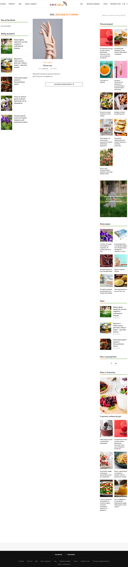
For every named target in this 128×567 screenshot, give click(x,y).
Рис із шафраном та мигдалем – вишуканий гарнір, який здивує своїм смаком (120, 503)
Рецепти (12, 4)
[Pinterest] (124, 4)
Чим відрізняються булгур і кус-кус (120, 290)
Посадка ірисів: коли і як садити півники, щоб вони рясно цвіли (20, 119)
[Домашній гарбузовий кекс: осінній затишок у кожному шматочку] (120, 127)
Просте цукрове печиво (119, 270)
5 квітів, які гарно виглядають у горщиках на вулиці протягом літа (106, 247)
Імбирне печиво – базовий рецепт (120, 113)
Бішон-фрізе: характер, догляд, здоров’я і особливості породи (113, 198)
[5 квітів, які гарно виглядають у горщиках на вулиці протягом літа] (106, 235)
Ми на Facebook (6, 26)
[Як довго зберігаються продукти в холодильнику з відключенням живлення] (120, 69)
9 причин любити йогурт (110, 416)
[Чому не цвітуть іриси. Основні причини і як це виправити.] (6, 103)
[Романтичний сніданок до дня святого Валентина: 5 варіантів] (120, 37)
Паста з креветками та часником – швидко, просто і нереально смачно (120, 474)
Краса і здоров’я (31, 4)
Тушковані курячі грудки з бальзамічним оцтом (119, 343)
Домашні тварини (93, 4)
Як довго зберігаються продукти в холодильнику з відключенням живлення (119, 85)
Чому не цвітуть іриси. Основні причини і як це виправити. (20, 100)
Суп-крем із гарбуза (104, 81)
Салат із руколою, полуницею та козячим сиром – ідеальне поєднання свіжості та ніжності (106, 505)
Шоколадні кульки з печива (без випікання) (106, 441)
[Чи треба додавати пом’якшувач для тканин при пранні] (106, 280)
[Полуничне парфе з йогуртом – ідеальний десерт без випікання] (106, 460)
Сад (81, 4)
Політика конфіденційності (101, 561)
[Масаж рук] (48, 39)
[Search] (127, 4)
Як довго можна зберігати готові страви (105, 114)
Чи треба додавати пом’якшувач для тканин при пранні (106, 291)
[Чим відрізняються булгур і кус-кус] (120, 280)
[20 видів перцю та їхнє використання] (106, 260)
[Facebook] (122, 4)
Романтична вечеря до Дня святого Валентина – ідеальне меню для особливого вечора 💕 (106, 53)
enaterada (45, 68)
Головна (3, 4)
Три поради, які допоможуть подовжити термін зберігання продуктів (106, 141)
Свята (105, 4)
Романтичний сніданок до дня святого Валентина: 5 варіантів (120, 51)
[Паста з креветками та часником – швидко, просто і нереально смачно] (120, 460)
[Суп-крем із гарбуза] (106, 69)
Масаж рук (47, 65)
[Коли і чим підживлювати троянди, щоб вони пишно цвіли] (106, 157)
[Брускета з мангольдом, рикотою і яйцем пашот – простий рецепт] (105, 328)
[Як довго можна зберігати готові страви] (106, 101)
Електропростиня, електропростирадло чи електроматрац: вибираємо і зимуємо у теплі (120, 247)
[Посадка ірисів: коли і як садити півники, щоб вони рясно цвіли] (6, 122)
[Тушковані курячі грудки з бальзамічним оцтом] (105, 344)
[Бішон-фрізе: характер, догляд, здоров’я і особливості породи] (105, 311)
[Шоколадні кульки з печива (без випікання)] (106, 428)
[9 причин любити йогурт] (113, 395)
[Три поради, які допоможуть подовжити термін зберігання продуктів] (106, 127)
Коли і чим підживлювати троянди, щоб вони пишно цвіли (106, 171)
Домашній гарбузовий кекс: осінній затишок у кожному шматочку (120, 141)
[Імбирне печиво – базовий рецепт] (120, 101)
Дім (20, 4)
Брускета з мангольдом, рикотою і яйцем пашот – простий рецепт (119, 327)
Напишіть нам (115, 4)
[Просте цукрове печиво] (120, 260)
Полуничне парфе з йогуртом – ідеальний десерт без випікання (106, 474)
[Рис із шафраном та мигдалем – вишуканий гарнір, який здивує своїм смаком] (120, 488)
